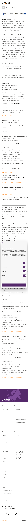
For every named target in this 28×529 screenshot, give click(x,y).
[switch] (24, 267)
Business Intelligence (6, 438)
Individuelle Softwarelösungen (20, 416)
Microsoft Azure (5, 496)
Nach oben (23, 520)
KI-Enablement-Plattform (19, 412)
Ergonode (4, 484)
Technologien (6, 451)
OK (14, 285)
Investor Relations (18, 458)
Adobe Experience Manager (7, 490)
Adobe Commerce (6, 455)
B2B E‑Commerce (6, 412)
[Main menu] (25, 2)
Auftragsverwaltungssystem (20, 422)
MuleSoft (4, 464)
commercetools (5, 480)
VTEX (4, 461)
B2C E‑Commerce (6, 416)
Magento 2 (4, 458)
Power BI (4, 471)
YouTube (8, 514)
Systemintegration (18, 435)
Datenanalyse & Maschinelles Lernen (8, 444)
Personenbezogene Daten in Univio (20, 452)
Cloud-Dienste (17, 438)
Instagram (16, 514)
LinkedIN (12, 514)
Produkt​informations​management (20, 419)
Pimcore (4, 474)
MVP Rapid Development (19, 409)
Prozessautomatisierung (19, 425)
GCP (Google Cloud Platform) (8, 500)
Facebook (5, 514)
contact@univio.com (9, 508)
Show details (22, 281)
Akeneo (4, 477)
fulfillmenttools (5, 487)
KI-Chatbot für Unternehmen (7, 435)
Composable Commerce (7, 409)
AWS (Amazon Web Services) (7, 493)
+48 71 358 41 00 (9, 506)
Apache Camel (5, 468)
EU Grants (19, 454)
